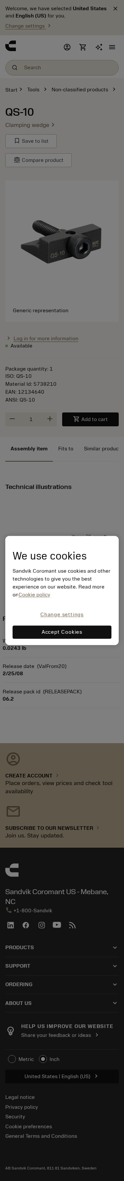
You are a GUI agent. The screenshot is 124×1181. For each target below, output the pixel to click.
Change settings (62, 614)
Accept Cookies (62, 632)
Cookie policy (34, 594)
